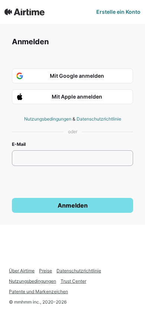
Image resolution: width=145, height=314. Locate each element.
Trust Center (73, 281)
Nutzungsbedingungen (47, 119)
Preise (45, 270)
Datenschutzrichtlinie (99, 119)
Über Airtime (22, 270)
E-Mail (19, 144)
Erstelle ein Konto (118, 12)
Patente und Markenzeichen (38, 291)
